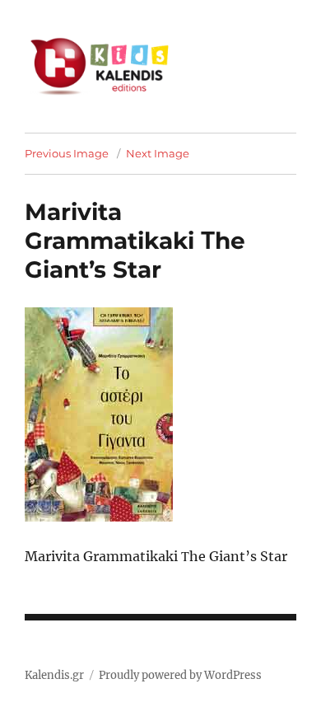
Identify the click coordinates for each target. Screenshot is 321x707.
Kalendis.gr (54, 675)
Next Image (157, 153)
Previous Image (67, 153)
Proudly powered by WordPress (180, 675)
